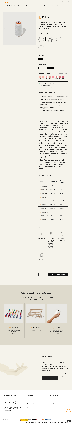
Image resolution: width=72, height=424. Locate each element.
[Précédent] (5, 28)
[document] (19, 28)
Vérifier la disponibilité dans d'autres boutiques (51, 87)
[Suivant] (33, 28)
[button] (59, 2)
